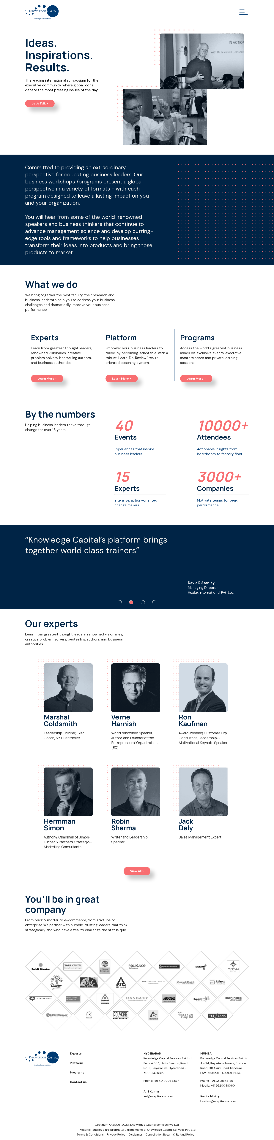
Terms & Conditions (90, 1134)
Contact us (78, 1082)
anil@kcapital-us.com (158, 1096)
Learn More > (47, 378)
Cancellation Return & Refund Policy (170, 1134)
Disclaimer (135, 1134)
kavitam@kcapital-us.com (218, 1101)
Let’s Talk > (40, 103)
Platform (76, 1063)
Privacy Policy (116, 1134)
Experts (76, 1053)
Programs (77, 1072)
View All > (137, 871)
